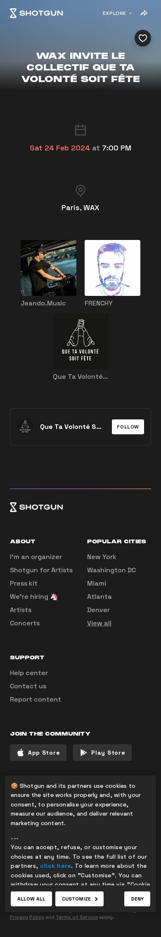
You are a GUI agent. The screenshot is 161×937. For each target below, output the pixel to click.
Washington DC (111, 570)
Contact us (28, 686)
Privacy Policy (27, 917)
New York (101, 556)
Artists (20, 609)
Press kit (24, 583)
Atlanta (99, 596)
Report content (35, 699)
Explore (114, 13)
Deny (137, 899)
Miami (96, 583)
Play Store (108, 752)
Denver (98, 609)
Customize (76, 899)
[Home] (36, 13)
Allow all (31, 899)
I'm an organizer (36, 556)
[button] (128, 426)
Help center (29, 672)
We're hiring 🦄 (34, 596)
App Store (44, 752)
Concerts (25, 623)
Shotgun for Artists (41, 570)
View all (99, 623)
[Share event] (143, 13)
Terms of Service (77, 917)
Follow (128, 427)
